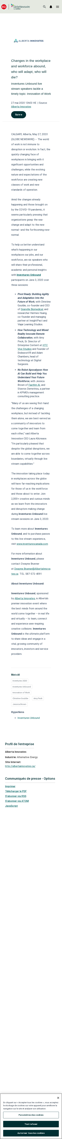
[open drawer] (57, 7)
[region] (31, 1116)
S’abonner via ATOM (17, 801)
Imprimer (10, 786)
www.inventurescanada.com (32, 543)
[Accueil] (15, 6)
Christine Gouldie (20, 698)
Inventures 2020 (20, 681)
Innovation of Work (21, 692)
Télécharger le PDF (16, 791)
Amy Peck (38, 698)
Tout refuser (31, 1124)
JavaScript (11, 805)
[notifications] (51, 7)
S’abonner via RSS (15, 796)
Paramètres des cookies (31, 1115)
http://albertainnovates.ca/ (20, 766)
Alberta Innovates (21, 106)
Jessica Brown (19, 704)
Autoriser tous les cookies (30, 1133)
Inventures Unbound (22, 687)
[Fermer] (58, 1097)
